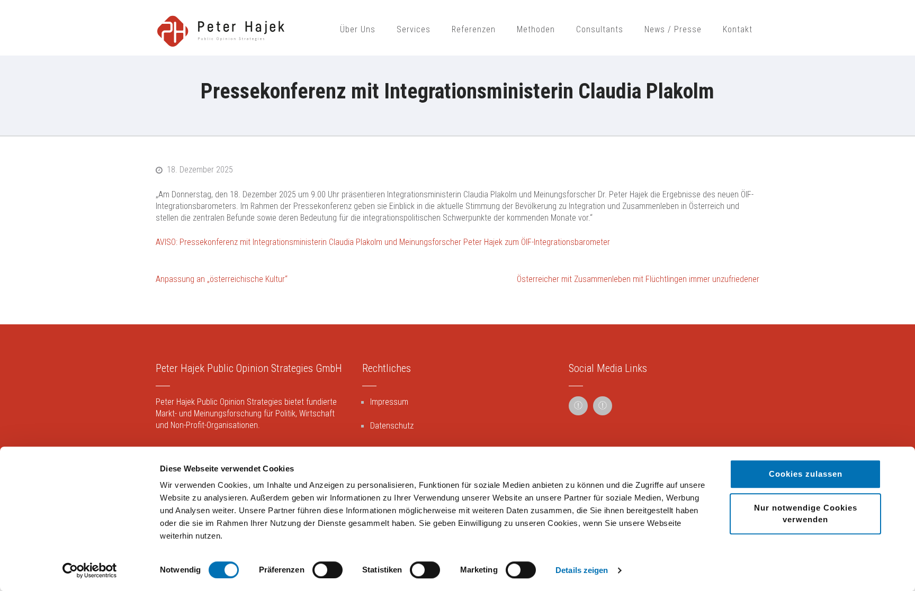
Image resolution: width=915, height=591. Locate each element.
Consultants (599, 29)
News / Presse (673, 29)
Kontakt (737, 29)
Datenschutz (392, 426)
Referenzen (474, 29)
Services (413, 29)
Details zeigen (581, 570)
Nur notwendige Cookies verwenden (805, 513)
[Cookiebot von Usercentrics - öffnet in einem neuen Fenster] (89, 570)
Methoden (536, 29)
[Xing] (602, 405)
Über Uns (357, 29)
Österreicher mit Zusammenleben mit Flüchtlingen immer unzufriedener (638, 279)
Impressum (389, 402)
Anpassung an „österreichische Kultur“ (222, 279)
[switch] (327, 569)
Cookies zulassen (805, 473)
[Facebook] (578, 405)
